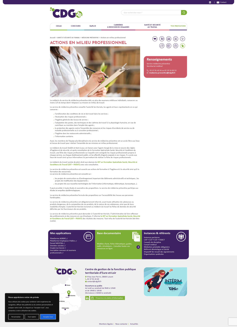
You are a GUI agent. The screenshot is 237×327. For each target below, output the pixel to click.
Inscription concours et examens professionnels (63, 251)
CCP (150, 239)
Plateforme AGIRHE (58, 238)
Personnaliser (16, 317)
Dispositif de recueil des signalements (159, 251)
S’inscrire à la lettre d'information (109, 298)
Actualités (134, 324)
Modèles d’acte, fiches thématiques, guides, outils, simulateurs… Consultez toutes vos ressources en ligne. (114, 246)
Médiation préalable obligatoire (157, 247)
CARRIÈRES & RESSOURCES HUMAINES (118, 26)
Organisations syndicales (154, 254)
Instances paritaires (152, 237)
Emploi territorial (57, 248)
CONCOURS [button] (75, 26)
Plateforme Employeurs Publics (63, 240)
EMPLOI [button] (93, 26)
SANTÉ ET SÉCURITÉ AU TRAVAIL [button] (152, 26)
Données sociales (57, 245)
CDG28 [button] (58, 26)
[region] (32, 307)
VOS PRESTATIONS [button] (178, 26)
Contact (223, 2)
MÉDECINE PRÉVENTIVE (90, 37)
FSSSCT (162, 239)
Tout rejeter (32, 317)
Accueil (52, 37)
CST (155, 239)
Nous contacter (121, 324)
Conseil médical (150, 244)
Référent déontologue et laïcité (156, 249)
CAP (145, 239)
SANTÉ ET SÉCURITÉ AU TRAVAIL (68, 37)
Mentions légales (106, 324)
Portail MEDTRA (57, 243)
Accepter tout (48, 317)
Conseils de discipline (152, 242)
